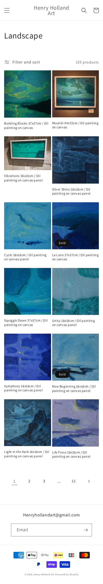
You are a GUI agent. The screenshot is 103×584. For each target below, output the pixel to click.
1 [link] (14, 481)
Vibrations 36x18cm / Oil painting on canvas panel (23, 178)
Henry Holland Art (44, 574)
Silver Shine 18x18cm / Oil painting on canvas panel (71, 191)
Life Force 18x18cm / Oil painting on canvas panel (71, 454)
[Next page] (89, 481)
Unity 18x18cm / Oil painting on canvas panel (73, 323)
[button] (7, 10)
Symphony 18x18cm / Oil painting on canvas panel (23, 388)
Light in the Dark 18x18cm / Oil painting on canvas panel (26, 454)
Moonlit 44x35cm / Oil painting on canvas (75, 125)
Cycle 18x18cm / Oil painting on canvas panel (25, 257)
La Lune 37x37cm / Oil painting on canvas (75, 257)
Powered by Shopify (67, 574)
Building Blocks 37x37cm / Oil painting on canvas (26, 125)
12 (74, 480)
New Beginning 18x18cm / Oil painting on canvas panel (74, 388)
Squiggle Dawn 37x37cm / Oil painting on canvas (26, 322)
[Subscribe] (86, 530)
